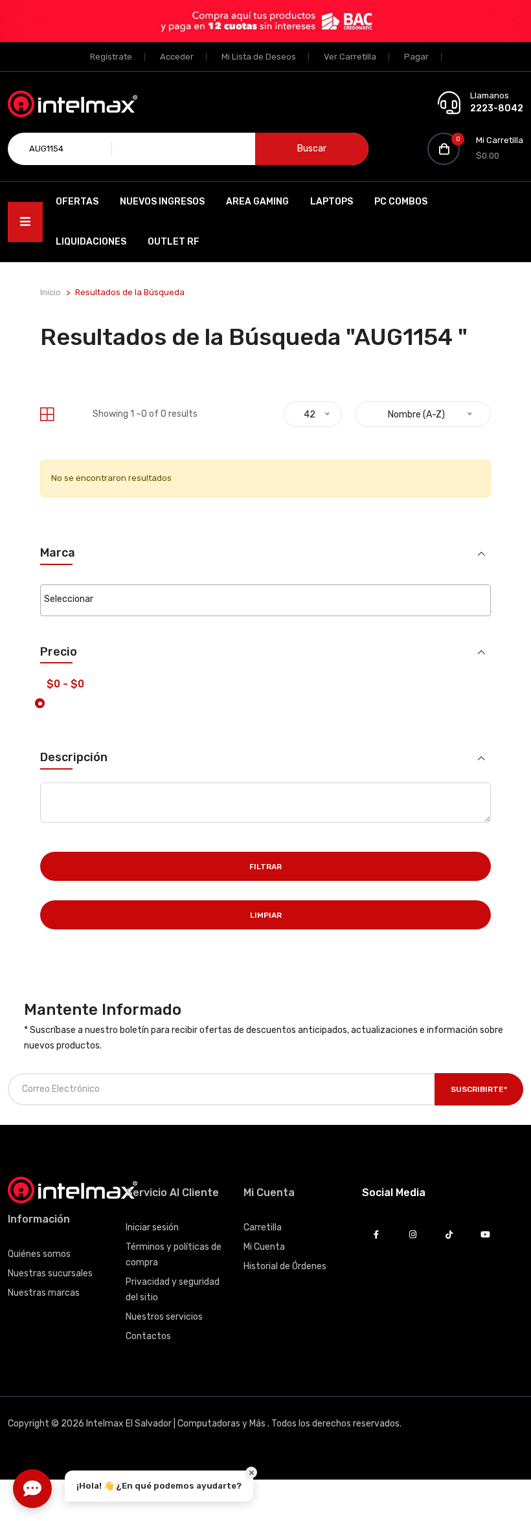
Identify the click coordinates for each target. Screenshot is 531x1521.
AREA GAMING (257, 201)
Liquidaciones (91, 241)
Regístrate (111, 56)
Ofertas (77, 201)
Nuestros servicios (164, 1316)
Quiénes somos (39, 1254)
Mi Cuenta (264, 1246)
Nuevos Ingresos (162, 201)
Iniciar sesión (152, 1227)
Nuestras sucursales (50, 1273)
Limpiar (266, 915)
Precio (58, 652)
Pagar (416, 56)
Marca (57, 553)
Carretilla (262, 1227)
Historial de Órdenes (284, 1266)
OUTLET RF (173, 241)
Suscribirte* (479, 1089)
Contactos (148, 1336)
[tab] (47, 414)
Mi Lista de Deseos (258, 56)
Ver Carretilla (350, 56)
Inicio (50, 292)
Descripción (73, 757)
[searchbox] (265, 599)
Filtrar (265, 866)
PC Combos (400, 201)
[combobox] (265, 600)
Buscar (311, 148)
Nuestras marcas (44, 1292)
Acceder (177, 56)
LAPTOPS (331, 201)
